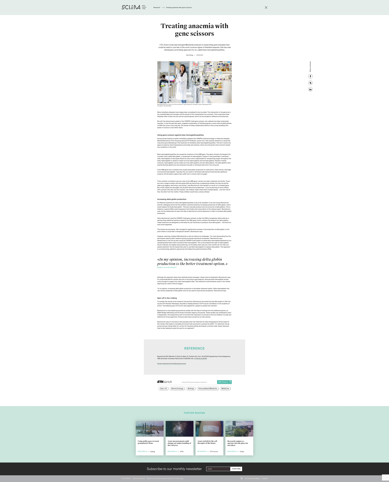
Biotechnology (177, 388)
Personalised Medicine (207, 388)
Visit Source (223, 382)
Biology (191, 388)
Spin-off (163, 388)
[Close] (266, 7)
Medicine (225, 388)
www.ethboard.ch (139, 479)
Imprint (264, 479)
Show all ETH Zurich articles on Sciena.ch (194, 382)
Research (157, 7)
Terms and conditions (252, 479)
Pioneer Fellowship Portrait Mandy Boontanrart (171, 364)
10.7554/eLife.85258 (200, 359)
